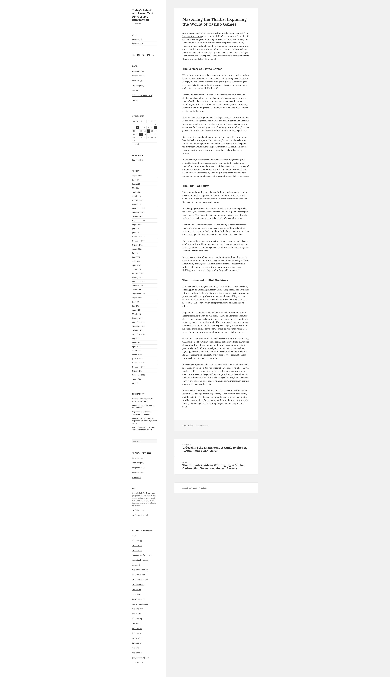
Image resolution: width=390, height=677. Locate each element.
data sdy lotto (137, 662)
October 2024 (137, 245)
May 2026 (136, 188)
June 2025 (136, 233)
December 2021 (138, 363)
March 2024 (136, 269)
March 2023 (136, 314)
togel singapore (138, 71)
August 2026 (137, 176)
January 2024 (137, 277)
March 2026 (136, 196)
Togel (134, 536)
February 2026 (137, 200)
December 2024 (138, 237)
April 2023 (136, 310)
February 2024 (137, 273)
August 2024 (137, 249)
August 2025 (137, 224)
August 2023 (137, 298)
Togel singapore (138, 458)
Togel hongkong (138, 463)
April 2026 (136, 192)
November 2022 (138, 326)
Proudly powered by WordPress (194, 488)
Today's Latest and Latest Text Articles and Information (142, 15)
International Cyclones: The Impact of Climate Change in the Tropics (144, 420)
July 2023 (135, 302)
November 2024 (138, 241)
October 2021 (137, 371)
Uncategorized (137, 160)
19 (141, 134)
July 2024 (135, 253)
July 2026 (135, 180)
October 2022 (137, 330)
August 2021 (137, 379)
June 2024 (136, 257)
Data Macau (136, 477)
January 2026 (137, 204)
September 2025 (138, 220)
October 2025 (137, 216)
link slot (135, 90)
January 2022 (137, 359)
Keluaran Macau (138, 472)
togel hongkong (138, 85)
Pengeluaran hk (138, 76)
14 (148, 131)
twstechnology (202, 425)
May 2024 (136, 261)
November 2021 (138, 367)
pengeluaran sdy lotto (140, 657)
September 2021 (138, 375)
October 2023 (137, 290)
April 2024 (136, 265)
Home (134, 35)
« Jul (137, 144)
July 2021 (135, 383)
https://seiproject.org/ (192, 36)
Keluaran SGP (137, 43)
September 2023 (138, 294)
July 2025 (135, 229)
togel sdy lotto (137, 609)
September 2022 (138, 334)
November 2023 (138, 285)
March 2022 (136, 351)
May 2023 (136, 306)
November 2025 (138, 212)
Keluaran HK (137, 39)
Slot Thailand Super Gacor (142, 95)
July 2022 (135, 338)
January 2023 (137, 318)
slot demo (146, 493)
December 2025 (138, 208)
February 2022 (137, 355)
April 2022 (136, 346)
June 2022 (136, 342)
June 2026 (136, 184)
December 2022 (138, 322)
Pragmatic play (138, 468)
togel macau (137, 653)
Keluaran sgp (137, 81)
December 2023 (138, 281)
